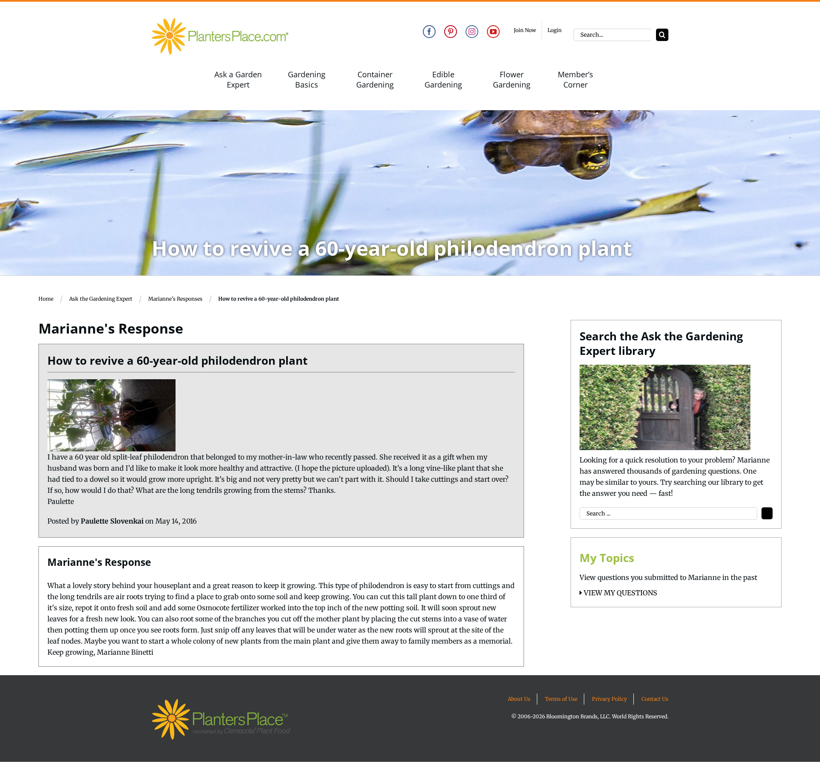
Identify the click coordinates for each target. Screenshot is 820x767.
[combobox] (613, 35)
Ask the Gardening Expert (100, 299)
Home (45, 299)
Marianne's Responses (175, 299)
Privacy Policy (609, 699)
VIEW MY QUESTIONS (619, 592)
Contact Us (654, 699)
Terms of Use (561, 699)
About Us (519, 699)
